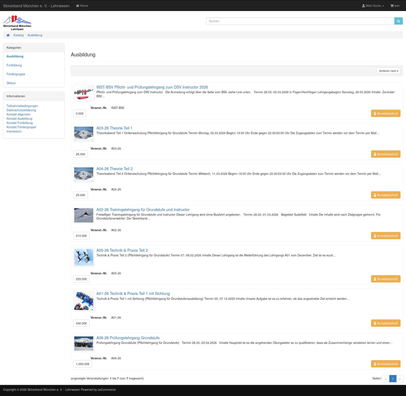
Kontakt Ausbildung (19, 118)
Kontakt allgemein (18, 114)
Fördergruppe (16, 74)
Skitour (11, 83)
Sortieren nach (388, 70)
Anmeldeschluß (387, 113)
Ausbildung (34, 35)
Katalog (19, 35)
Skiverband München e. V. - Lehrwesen (36, 5)
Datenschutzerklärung (21, 110)
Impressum (14, 131)
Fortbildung (14, 65)
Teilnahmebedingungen (22, 106)
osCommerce (107, 389)
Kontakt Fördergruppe (21, 127)
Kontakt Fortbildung (20, 123)
